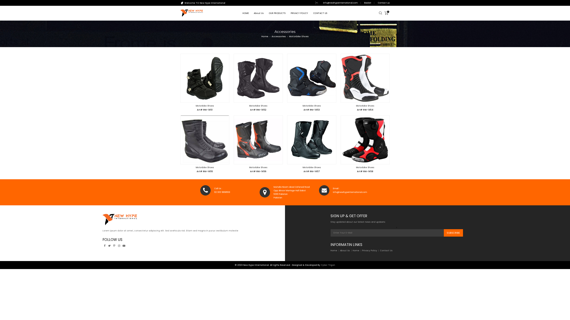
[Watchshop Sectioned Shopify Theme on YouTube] (123, 245)
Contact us (384, 2)
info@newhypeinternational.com (340, 2)
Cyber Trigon (328, 265)
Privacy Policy (369, 250)
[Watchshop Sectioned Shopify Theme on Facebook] (104, 245)
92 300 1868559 (222, 192)
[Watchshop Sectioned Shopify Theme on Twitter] (109, 245)
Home (264, 36)
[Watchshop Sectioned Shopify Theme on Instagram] (119, 245)
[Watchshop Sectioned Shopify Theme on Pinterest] (114, 245)
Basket (367, 2)
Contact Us (386, 250)
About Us (345, 250)
